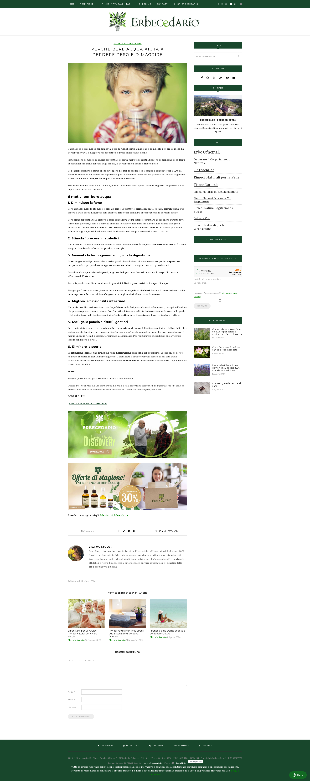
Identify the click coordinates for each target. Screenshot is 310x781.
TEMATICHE (87, 4)
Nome (71, 692)
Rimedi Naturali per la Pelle (216, 177)
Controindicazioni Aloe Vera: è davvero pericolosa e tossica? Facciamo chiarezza (227, 332)
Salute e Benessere (128, 44)
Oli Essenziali (204, 170)
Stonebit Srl (181, 763)
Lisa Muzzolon (168, 531)
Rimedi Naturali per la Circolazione (209, 227)
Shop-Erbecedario (186, 4)
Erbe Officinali (207, 152)
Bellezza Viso (202, 218)
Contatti (163, 4)
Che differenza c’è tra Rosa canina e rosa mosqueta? (226, 348)
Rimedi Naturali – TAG (116, 4)
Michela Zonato (76, 640)
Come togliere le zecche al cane (226, 384)
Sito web (72, 707)
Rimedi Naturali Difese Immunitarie (216, 191)
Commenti (87, 531)
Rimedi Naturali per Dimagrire (88, 404)
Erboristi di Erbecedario (114, 515)
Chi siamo (145, 4)
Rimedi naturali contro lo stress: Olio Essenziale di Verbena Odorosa (126, 633)
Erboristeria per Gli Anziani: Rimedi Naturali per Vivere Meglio (83, 633)
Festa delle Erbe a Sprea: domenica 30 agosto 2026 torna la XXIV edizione (226, 368)
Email (71, 699)
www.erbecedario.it (152, 763)
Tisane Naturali (206, 185)
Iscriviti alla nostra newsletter (208, 279)
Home (71, 4)
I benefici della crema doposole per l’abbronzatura (167, 632)
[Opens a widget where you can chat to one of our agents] (298, 775)
